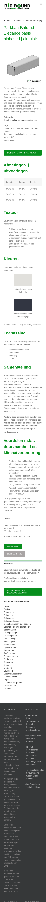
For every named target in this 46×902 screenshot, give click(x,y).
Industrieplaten (10, 642)
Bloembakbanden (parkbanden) (17, 624)
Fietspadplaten (10, 636)
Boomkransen (10, 630)
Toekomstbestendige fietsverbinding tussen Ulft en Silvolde (33, 774)
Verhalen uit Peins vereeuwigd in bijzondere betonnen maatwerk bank (33, 722)
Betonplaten (9, 612)
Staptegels (8, 671)
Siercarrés (8, 662)
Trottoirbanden (10, 686)
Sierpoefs (8, 668)
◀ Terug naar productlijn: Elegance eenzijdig (23, 21)
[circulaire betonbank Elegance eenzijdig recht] (23, 47)
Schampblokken (11, 656)
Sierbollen (8, 659)
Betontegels (9, 618)
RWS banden (9, 653)
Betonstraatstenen (12, 621)
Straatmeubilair (10, 120)
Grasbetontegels (11, 639)
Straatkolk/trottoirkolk (13, 674)
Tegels (6, 680)
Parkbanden (9, 650)
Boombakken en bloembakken (17, 627)
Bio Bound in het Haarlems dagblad (33, 738)
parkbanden (23, 120)
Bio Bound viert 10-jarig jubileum (33, 785)
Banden (7, 606)
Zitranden (8, 688)
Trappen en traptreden (13, 683)
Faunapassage (10, 633)
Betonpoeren (9, 615)
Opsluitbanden (10, 647)
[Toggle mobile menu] (41, 3)
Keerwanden (9, 644)
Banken (7, 609)
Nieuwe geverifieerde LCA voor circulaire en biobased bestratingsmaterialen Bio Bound (33, 756)
